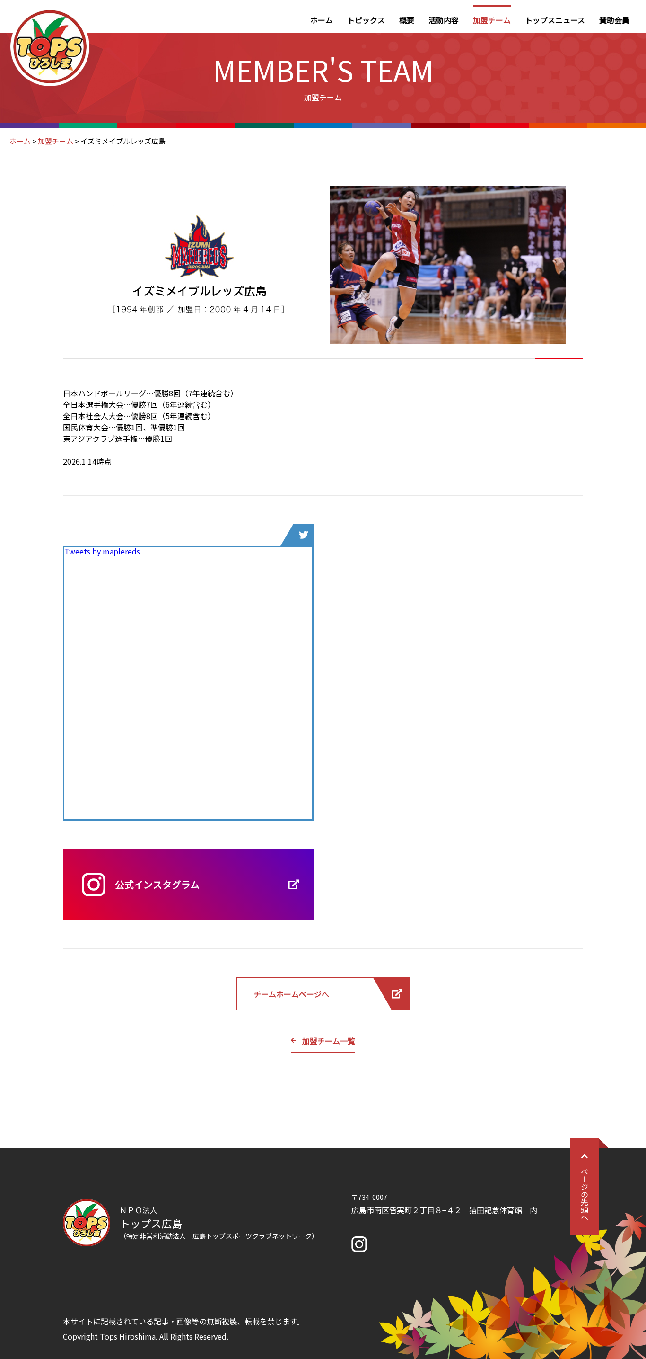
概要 (406, 20)
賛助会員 (614, 20)
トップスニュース (555, 20)
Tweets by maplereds (102, 551)
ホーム (321, 20)
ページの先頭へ (584, 1194)
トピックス (366, 20)
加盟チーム (492, 20)
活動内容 (443, 20)
